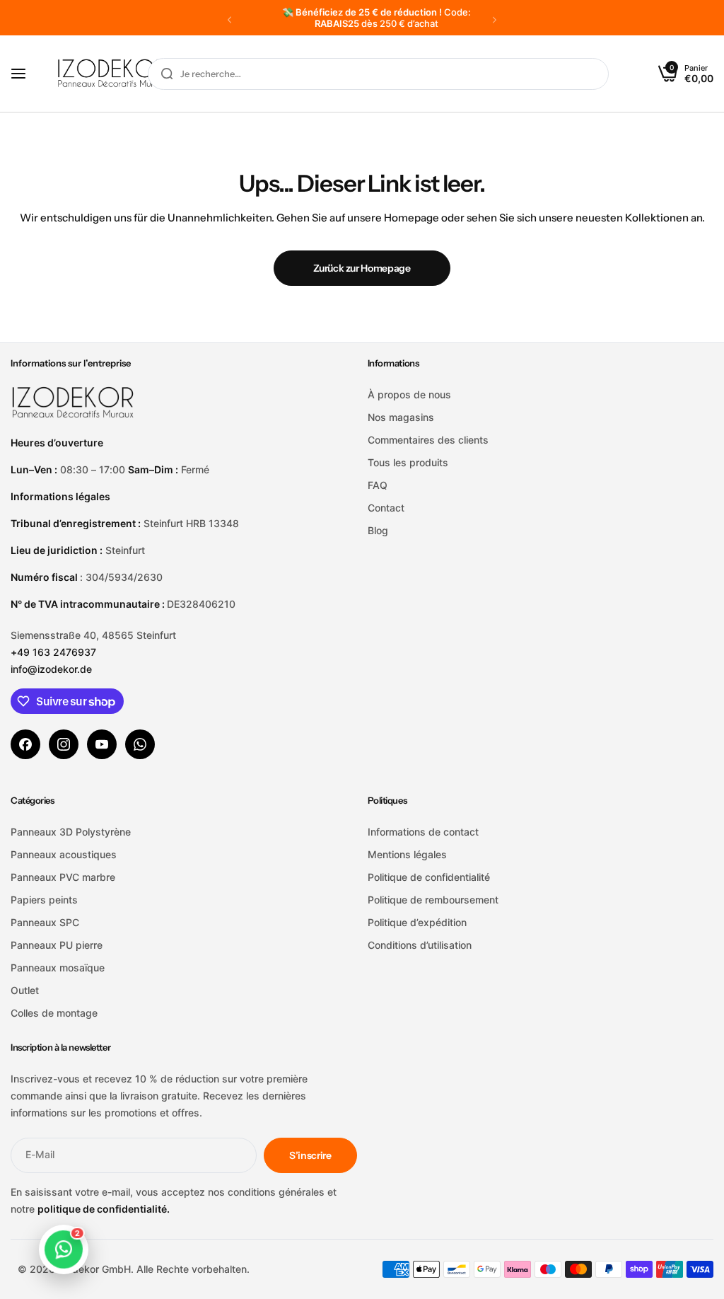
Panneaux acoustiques (64, 854)
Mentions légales (407, 854)
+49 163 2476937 (53, 652)
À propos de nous (409, 394)
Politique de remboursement (433, 900)
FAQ (377, 485)
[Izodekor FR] (112, 74)
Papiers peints (44, 900)
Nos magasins (401, 417)
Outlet (25, 990)
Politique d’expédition (417, 922)
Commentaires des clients (428, 440)
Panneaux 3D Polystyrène (71, 832)
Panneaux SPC (45, 922)
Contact (386, 508)
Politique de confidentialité (429, 877)
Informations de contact (423, 832)
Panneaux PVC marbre (63, 877)
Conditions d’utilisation (420, 945)
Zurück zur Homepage (362, 268)
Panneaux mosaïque (58, 968)
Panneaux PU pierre (57, 945)
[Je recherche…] (166, 74)
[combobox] (378, 74)
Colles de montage (54, 1013)
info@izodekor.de (51, 669)
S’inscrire (310, 1155)
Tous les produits (408, 462)
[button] (229, 19)
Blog (378, 530)
